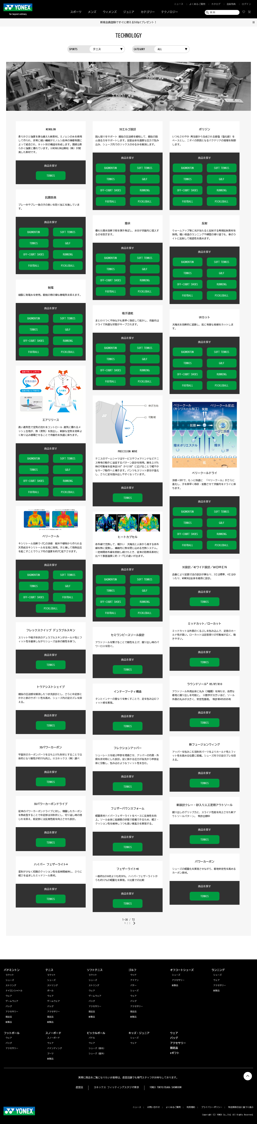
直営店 (79, 1087)
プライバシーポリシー (211, 1107)
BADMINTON (110, 168)
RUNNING (145, 190)
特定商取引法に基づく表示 (241, 1107)
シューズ (217, 975)
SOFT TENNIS (144, 168)
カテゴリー (148, 11)
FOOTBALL (110, 201)
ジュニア (128, 11)
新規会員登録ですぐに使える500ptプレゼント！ (128, 22)
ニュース (178, 4)
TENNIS (51, 175)
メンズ (92, 11)
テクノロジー (169, 11)
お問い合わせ (153, 1107)
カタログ (215, 4)
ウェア (216, 980)
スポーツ (75, 11)
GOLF (145, 179)
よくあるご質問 (197, 4)
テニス (97, 49)
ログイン (246, 4)
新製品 (216, 990)
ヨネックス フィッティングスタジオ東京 (116, 1087)
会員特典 (231, 4)
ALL (160, 49)
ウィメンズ (110, 11)
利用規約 (191, 1107)
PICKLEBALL (145, 201)
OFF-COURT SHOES (110, 190)
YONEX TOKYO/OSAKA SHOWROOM (165, 1087)
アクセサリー (219, 985)
